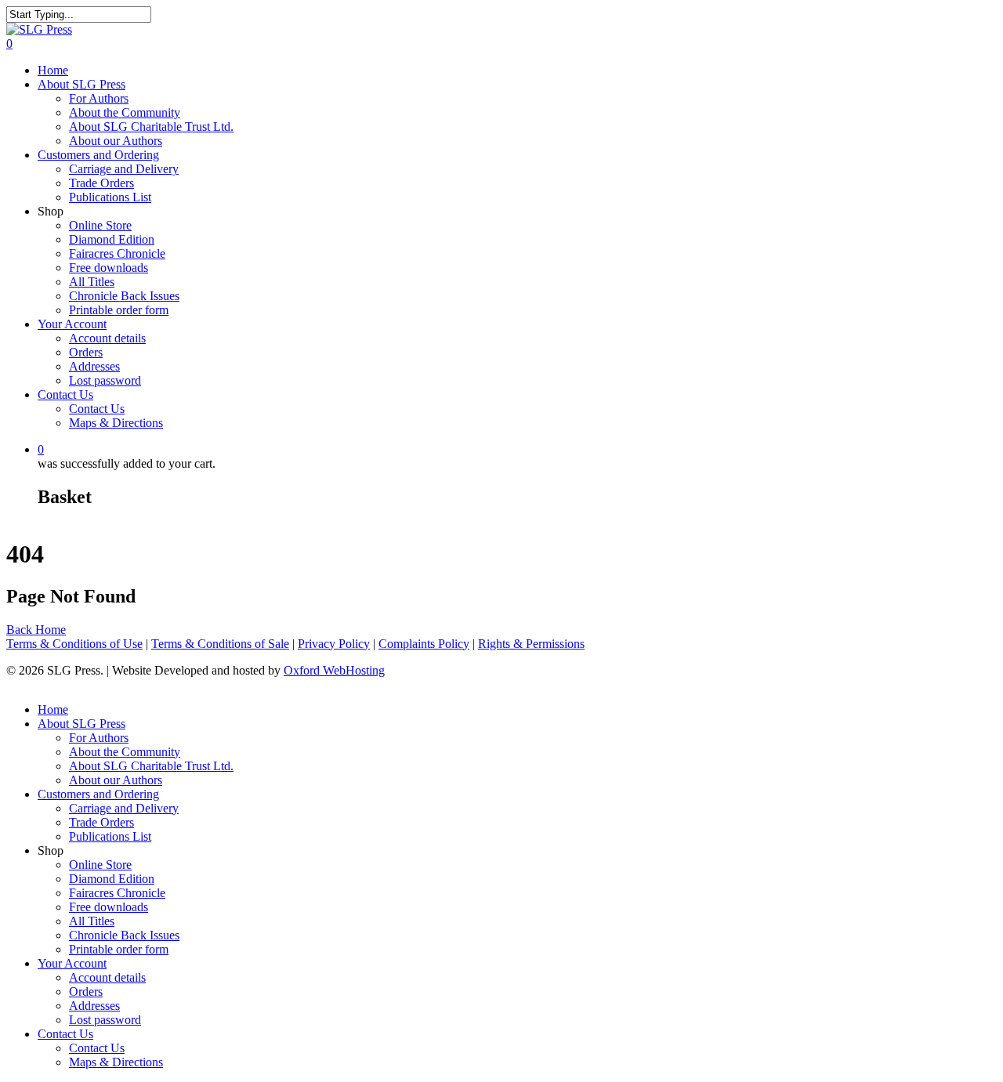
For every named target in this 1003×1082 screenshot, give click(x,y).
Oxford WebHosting (334, 670)
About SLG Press (81, 84)
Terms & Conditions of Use (74, 643)
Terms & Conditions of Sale (220, 643)
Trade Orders (101, 183)
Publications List (110, 197)
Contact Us (65, 394)
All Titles (91, 281)
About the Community (124, 112)
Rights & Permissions (531, 643)
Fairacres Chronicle (117, 253)
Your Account (72, 324)
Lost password (105, 380)
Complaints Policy (423, 643)
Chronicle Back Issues (124, 295)
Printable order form (118, 310)
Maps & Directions (116, 422)
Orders (86, 352)
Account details (107, 338)
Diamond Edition (111, 239)
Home (53, 70)
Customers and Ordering (98, 154)
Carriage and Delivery (124, 169)
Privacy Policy (334, 643)
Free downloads (108, 267)
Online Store (100, 225)
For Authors (99, 98)
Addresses (94, 366)
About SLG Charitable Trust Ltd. (151, 126)
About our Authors (115, 140)
